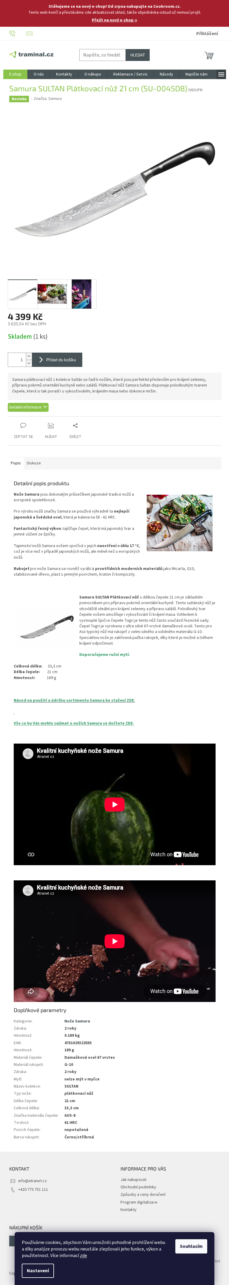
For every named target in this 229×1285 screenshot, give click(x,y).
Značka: (48, 99)
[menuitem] (15, 74)
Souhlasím (191, 1246)
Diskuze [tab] (34, 463)
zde (83, 1255)
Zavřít (39, 419)
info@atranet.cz (32, 1181)
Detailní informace (25, 407)
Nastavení (38, 1270)
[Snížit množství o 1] (29, 363)
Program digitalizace (138, 1202)
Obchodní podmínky (138, 1187)
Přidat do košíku (61, 359)
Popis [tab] (16, 463)
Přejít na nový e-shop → (114, 20)
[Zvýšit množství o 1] (29, 356)
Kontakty (128, 1210)
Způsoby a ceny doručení (142, 1195)
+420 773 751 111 (33, 1190)
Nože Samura (77, 1021)
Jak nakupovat (133, 1180)
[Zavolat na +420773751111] (18, 33)
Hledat (137, 54)
